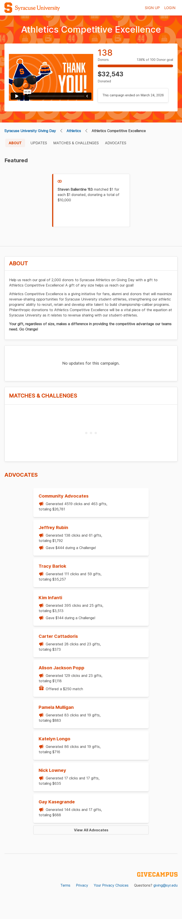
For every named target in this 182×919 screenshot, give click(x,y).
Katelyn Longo (54, 738)
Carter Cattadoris (58, 636)
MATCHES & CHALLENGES (76, 143)
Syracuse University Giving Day (30, 130)
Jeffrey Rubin (53, 527)
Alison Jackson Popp (61, 667)
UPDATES (38, 143)
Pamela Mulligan (56, 707)
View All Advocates (91, 830)
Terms (65, 885)
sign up (152, 8)
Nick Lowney (52, 770)
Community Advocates (64, 496)
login (169, 8)
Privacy (82, 885)
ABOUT (15, 143)
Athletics (74, 130)
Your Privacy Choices (111, 885)
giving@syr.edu (165, 885)
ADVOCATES (115, 143)
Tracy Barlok (52, 566)
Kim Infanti (50, 597)
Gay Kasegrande (57, 801)
